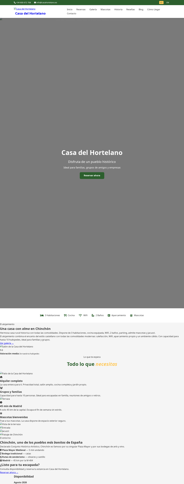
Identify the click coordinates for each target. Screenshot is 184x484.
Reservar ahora (92, 175)
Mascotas (105, 9)
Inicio (69, 9)
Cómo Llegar (153, 9)
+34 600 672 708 (23, 2)
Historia (118, 9)
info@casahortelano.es (46, 2)
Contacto (71, 13)
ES (161, 2)
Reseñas (130, 9)
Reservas (81, 9)
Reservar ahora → (9, 472)
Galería (93, 9)
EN (167, 2)
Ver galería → (7, 343)
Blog (141, 9)
